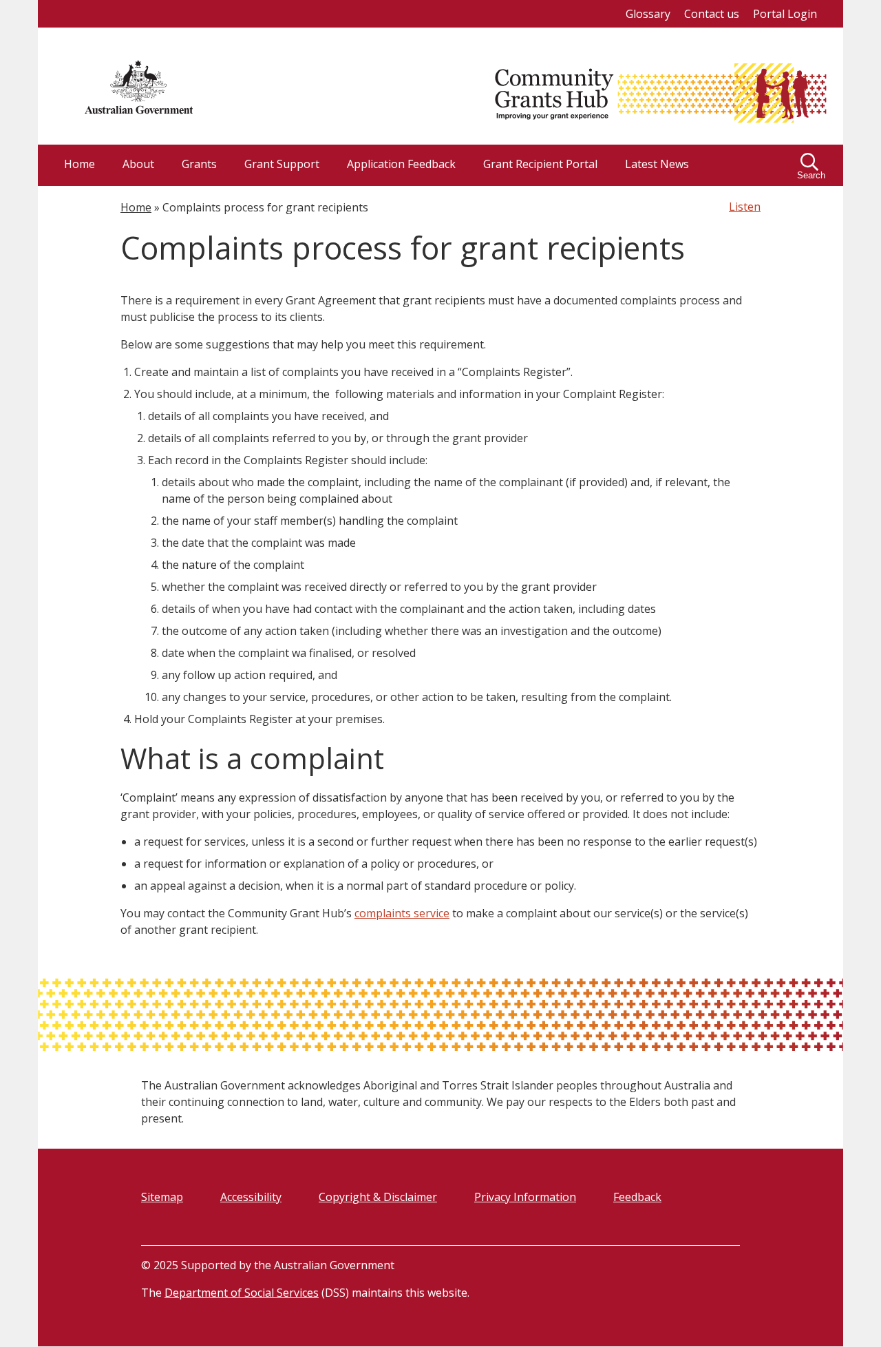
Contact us (711, 13)
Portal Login (785, 13)
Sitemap (162, 1196)
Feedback (637, 1196)
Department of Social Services (241, 1292)
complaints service (401, 913)
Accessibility (251, 1196)
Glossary (648, 13)
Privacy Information (525, 1196)
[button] (812, 165)
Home (135, 207)
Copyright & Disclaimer (378, 1196)
